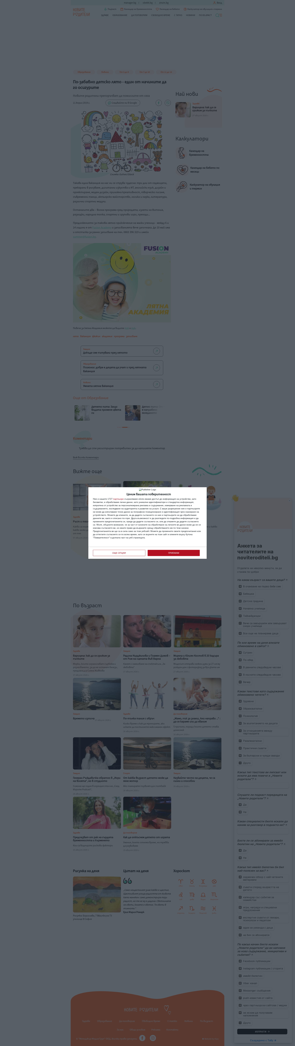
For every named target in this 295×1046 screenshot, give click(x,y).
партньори (118, 499)
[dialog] (147, 523)
